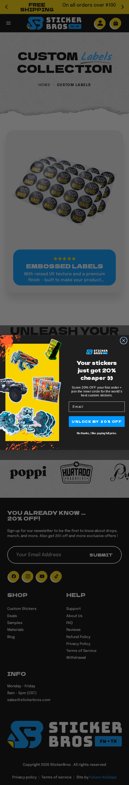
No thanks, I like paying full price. (97, 433)
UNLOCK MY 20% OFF (97, 421)
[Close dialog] (123, 340)
